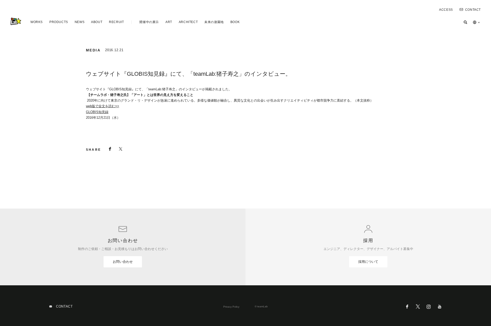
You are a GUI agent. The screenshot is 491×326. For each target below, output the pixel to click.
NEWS (79, 22)
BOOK (235, 22)
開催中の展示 (149, 22)
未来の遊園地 (214, 22)
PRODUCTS (58, 22)
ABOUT (96, 22)
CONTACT (473, 10)
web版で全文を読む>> (102, 106)
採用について (368, 262)
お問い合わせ (123, 262)
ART (168, 22)
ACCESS (446, 10)
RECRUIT (116, 22)
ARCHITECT (188, 22)
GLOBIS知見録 (97, 112)
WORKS (36, 22)
